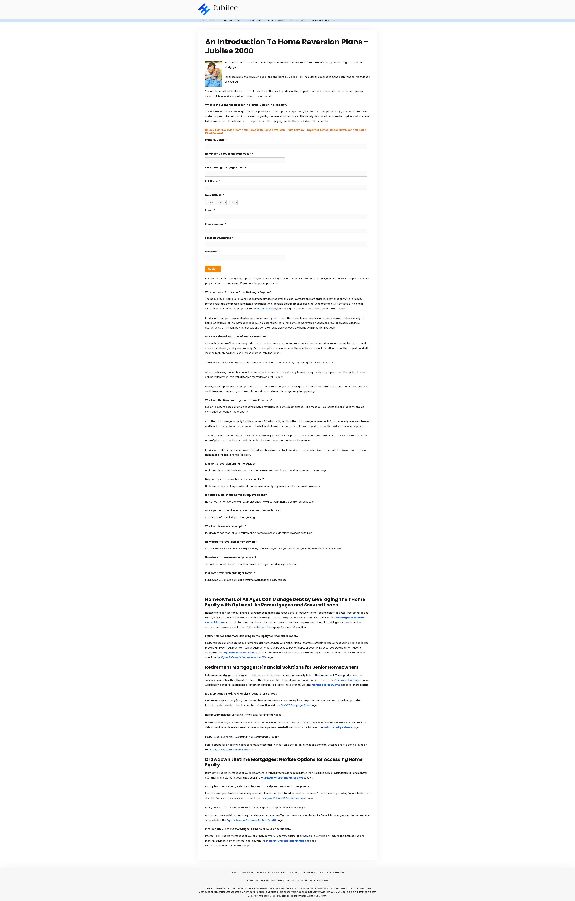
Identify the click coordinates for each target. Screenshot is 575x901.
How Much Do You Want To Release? (229, 153)
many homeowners (264, 308)
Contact (259, 872)
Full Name (212, 181)
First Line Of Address (219, 238)
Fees (301, 872)
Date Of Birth (214, 195)
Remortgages (298, 20)
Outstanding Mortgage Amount (225, 167)
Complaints (290, 872)
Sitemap (311, 872)
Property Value (216, 140)
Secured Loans (275, 20)
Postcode (212, 251)
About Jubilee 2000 (242, 872)
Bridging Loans (232, 20)
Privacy (278, 872)
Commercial (254, 20)
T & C (269, 872)
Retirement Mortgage (325, 20)
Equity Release (209, 20)
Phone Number (215, 224)
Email (210, 210)
